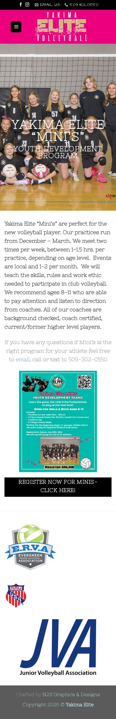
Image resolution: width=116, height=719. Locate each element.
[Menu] (16, 26)
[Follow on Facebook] (21, 5)
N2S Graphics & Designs (71, 694)
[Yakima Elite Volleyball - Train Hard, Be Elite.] (61, 27)
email (23, 359)
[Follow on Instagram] (27, 5)
